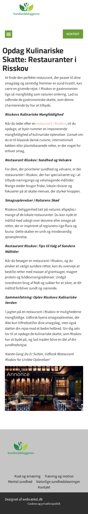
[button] (8, 34)
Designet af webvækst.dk (24, 499)
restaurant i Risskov (51, 123)
